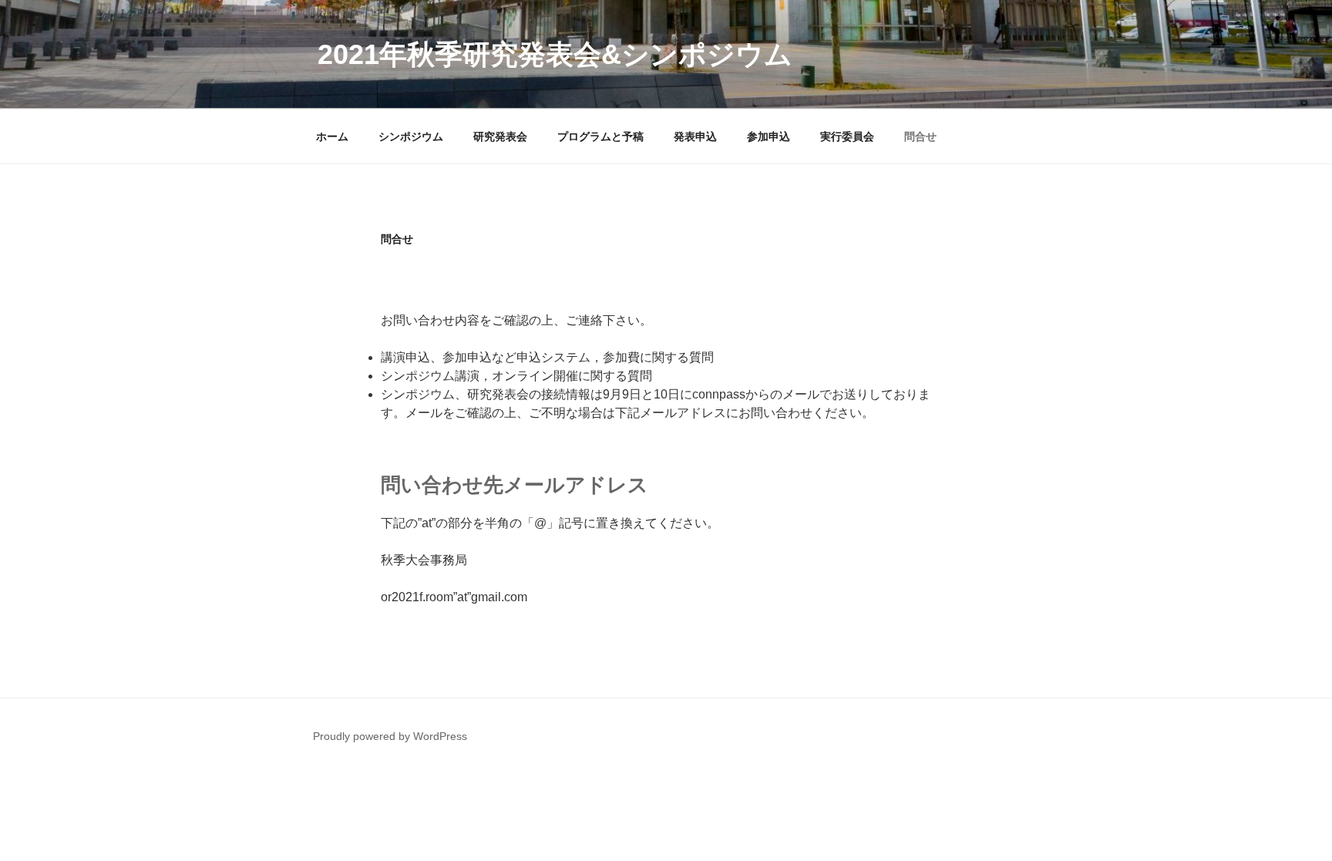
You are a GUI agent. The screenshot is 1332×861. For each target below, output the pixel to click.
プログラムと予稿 (600, 136)
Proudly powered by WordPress (390, 736)
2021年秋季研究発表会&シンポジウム (555, 54)
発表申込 (695, 136)
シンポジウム (410, 136)
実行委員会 (847, 136)
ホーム (332, 136)
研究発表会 (500, 136)
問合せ (920, 136)
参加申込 (768, 136)
